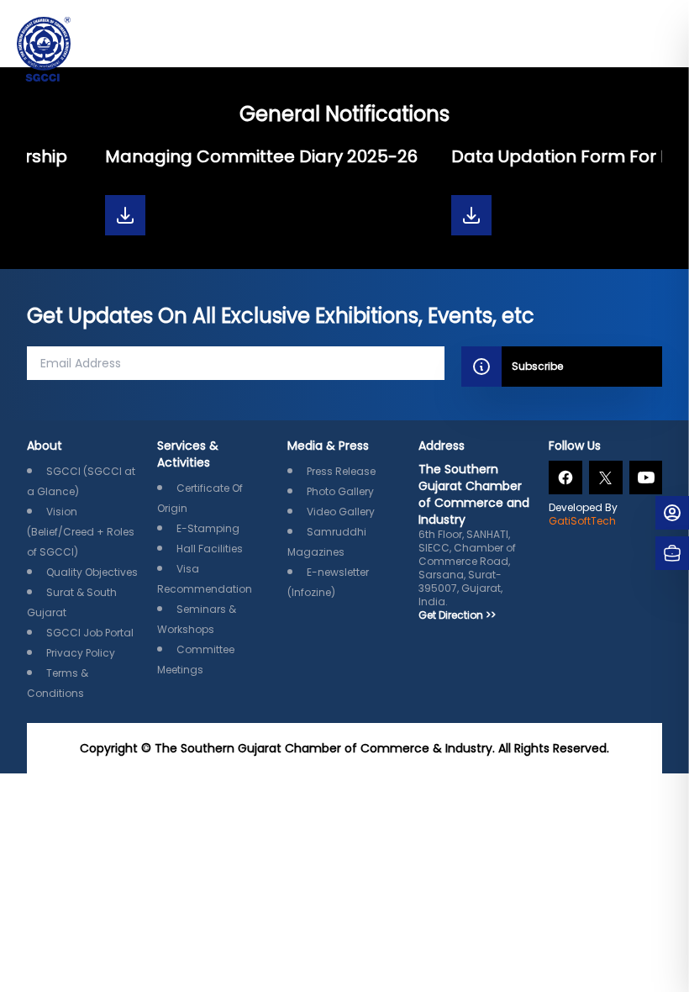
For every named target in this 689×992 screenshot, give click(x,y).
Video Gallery (341, 511)
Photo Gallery (340, 491)
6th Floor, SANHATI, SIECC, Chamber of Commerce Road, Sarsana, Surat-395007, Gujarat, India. (473, 535)
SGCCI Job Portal (90, 632)
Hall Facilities (209, 548)
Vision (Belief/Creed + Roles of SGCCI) (80, 531)
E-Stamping (207, 528)
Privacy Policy (80, 653)
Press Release (341, 471)
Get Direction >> (457, 615)
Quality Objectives (92, 572)
